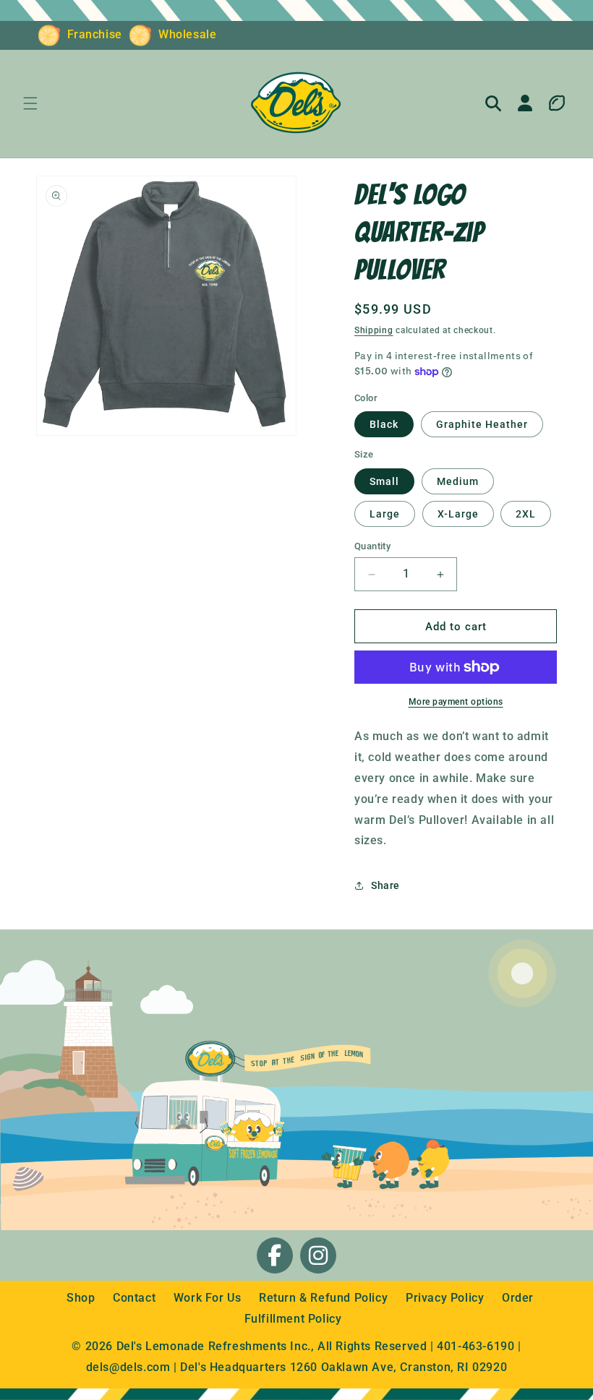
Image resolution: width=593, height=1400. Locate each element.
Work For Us (209, 1298)
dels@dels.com (128, 1367)
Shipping (373, 330)
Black (384, 424)
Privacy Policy (446, 1298)
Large (385, 514)
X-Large (458, 514)
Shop (82, 1298)
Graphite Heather (482, 424)
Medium (458, 481)
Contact (136, 1298)
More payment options (456, 702)
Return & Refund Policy (325, 1298)
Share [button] (385, 885)
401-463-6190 (475, 1346)
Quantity (372, 546)
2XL (526, 514)
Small (384, 481)
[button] (30, 103)
